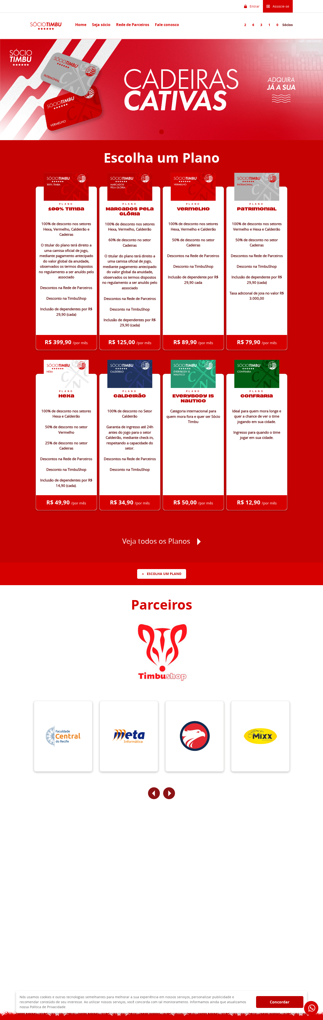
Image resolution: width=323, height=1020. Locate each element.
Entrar (253, 6)
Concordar (279, 1002)
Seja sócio (101, 24)
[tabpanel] (161, 89)
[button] (154, 793)
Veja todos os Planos (156, 541)
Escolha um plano (162, 573)
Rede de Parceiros (132, 24)
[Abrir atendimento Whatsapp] (311, 1008)
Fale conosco (167, 24)
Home (80, 24)
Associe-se (279, 6)
